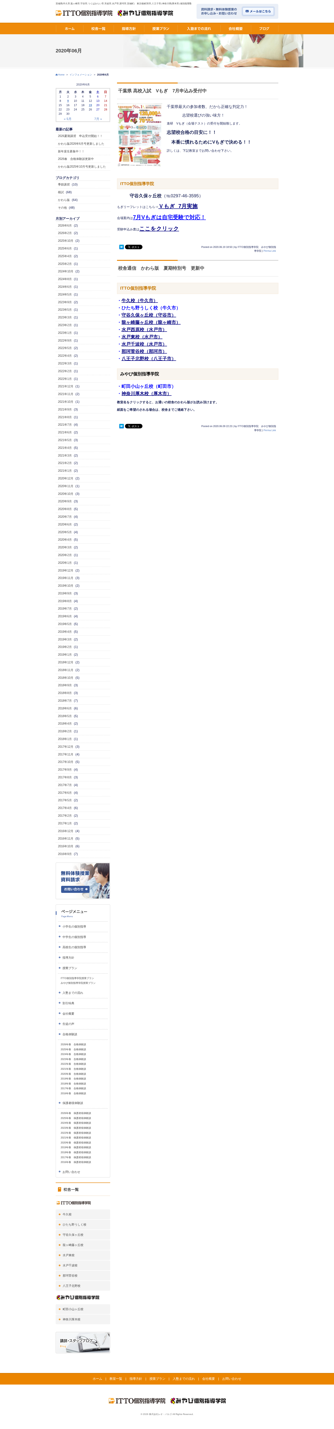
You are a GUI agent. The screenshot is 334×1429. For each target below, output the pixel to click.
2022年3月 (65, 363)
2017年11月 (65, 754)
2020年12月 (65, 478)
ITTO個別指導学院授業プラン (77, 978)
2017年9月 (65, 769)
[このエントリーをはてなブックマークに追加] (121, 247)
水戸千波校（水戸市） (144, 344)
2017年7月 (65, 785)
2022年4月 (65, 355)
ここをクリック (159, 228)
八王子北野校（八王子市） (149, 358)
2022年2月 (65, 371)
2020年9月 (65, 501)
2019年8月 (65, 601)
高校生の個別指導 (74, 947)
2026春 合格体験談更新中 (76, 159)
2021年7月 (65, 424)
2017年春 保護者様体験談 (76, 1157)
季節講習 (64, 184)
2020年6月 (65, 524)
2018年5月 (65, 716)
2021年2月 (65, 463)
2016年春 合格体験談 (73, 1093)
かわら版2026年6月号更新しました (81, 143)
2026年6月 (65, 225)
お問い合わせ (71, 1172)
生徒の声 (68, 1024)
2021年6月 (65, 432)
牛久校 (67, 1214)
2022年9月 (65, 340)
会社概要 (68, 1013)
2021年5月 (65, 440)
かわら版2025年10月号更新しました (82, 166)
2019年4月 (65, 631)
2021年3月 (65, 455)
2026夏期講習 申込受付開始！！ (80, 136)
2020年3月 (65, 547)
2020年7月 (65, 516)
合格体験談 (69, 1034)
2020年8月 (65, 509)
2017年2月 (65, 815)
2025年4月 (65, 256)
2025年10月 (65, 240)
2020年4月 (65, 539)
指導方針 (68, 957)
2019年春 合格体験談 (73, 1078)
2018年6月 (65, 708)
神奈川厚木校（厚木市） (147, 393)
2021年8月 (65, 417)
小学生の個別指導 (74, 926)
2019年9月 (65, 593)
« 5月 (68, 119)
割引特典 (68, 1003)
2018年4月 (65, 723)
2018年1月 (65, 739)
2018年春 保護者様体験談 (76, 1152)
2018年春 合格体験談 (73, 1083)
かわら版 (64, 200)
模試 (61, 192)
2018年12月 (65, 662)
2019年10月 (65, 585)
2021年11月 (65, 394)
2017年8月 (65, 777)
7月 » (98, 119)
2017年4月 (65, 808)
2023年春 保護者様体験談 (76, 1127)
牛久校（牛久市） (140, 300)
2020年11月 (65, 486)
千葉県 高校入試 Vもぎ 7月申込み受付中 (162, 90)
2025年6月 (65, 248)
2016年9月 (65, 854)
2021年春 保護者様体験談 (76, 1137)
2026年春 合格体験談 (73, 1044)
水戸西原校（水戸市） (144, 329)
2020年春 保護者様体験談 (76, 1142)
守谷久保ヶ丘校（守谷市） (149, 315)
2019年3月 (65, 639)
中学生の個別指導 (74, 937)
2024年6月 (65, 286)
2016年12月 (65, 831)
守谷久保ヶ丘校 (73, 1234)
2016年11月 (65, 838)
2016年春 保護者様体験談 (76, 1162)
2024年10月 (65, 271)
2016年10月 (65, 846)
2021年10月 (65, 401)
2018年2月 (65, 731)
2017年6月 (65, 792)
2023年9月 (65, 302)
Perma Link (270, 250)
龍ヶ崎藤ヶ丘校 (73, 1245)
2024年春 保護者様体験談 (76, 1122)
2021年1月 (65, 470)
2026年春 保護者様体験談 (76, 1113)
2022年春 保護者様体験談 (76, 1132)
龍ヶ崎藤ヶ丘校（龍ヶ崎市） (151, 322)
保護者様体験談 (72, 1103)
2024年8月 (65, 279)
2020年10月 (65, 494)
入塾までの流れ (72, 992)
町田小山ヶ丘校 (73, 1309)
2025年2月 (65, 264)
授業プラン (69, 968)
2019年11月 (65, 578)
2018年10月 (65, 677)
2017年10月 (65, 762)
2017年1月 (65, 823)
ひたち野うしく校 (74, 1224)
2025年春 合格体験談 (73, 1049)
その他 (62, 207)
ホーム (97, 1378)
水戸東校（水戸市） (142, 336)
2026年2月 (65, 233)
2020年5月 (65, 532)
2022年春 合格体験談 (73, 1064)
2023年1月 (65, 333)
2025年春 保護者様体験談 (76, 1118)
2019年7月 (65, 608)
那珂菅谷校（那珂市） (144, 351)
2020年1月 (65, 562)
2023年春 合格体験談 (73, 1059)
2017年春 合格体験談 (73, 1088)
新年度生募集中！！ (71, 151)
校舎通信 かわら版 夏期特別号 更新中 (161, 268)
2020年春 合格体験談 (73, 1073)
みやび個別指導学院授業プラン (78, 983)
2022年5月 (65, 348)
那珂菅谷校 (70, 1275)
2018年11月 (65, 670)
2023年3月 (65, 317)
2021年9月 (65, 409)
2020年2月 (65, 555)
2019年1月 (65, 654)
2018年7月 (65, 700)
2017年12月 (65, 746)
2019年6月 (65, 616)
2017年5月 (65, 800)
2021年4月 (65, 447)
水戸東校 (69, 1255)
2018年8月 (65, 693)
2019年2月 (65, 647)
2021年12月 (65, 386)
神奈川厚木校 (71, 1319)
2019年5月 (65, 624)
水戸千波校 (70, 1265)
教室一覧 (116, 1378)
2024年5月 (65, 294)
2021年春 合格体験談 (73, 1068)
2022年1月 (65, 379)
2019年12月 (65, 570)
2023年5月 (65, 309)
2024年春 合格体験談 (73, 1054)
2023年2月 (65, 325)
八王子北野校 (71, 1285)
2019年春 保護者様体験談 (76, 1147)
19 (90, 105)
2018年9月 (65, 685)
